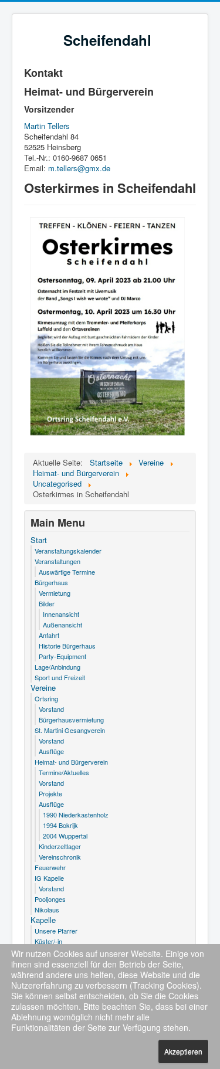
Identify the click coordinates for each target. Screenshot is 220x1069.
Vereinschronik (60, 856)
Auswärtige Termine (67, 571)
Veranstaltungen (57, 561)
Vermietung (54, 593)
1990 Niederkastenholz (76, 814)
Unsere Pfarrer (56, 930)
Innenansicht (61, 614)
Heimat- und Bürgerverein (71, 761)
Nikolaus (47, 909)
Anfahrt (49, 635)
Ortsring (46, 698)
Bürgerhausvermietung (71, 719)
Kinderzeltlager (60, 846)
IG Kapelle (49, 878)
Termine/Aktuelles (64, 772)
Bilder (47, 603)
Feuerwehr (50, 867)
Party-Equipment (62, 656)
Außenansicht (62, 624)
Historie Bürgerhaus (67, 645)
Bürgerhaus (51, 582)
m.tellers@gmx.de (79, 168)
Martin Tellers (47, 125)
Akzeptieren (183, 1051)
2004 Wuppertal (65, 835)
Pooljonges (50, 899)
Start (39, 540)
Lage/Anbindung (57, 666)
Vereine (43, 688)
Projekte (50, 793)
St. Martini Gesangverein (70, 730)
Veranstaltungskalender (68, 550)
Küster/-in (48, 941)
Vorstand (51, 709)
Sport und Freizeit (60, 677)
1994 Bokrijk (60, 825)
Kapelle (43, 920)
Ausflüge (51, 751)
